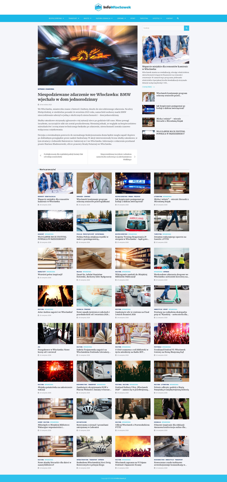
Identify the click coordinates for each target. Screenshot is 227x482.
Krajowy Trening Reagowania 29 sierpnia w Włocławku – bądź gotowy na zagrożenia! (132, 239)
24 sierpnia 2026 (84, 317)
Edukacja (80, 309)
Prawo (130, 196)
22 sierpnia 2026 (161, 317)
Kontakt (169, 18)
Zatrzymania (99, 234)
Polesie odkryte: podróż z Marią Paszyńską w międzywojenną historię (171, 388)
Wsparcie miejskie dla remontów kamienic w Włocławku (53, 200)
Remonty (41, 196)
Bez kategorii (82, 422)
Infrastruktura (82, 460)
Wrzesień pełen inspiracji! (50, 274)
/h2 (39, 347)
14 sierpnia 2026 (123, 430)
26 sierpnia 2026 (45, 205)
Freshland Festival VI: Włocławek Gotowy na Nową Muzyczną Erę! (170, 351)
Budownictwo (82, 384)
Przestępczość (88, 234)
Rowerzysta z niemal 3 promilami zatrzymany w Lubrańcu (92, 426)
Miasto (86, 18)
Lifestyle (156, 18)
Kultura (118, 272)
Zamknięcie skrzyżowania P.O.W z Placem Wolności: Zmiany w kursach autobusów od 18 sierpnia (94, 389)
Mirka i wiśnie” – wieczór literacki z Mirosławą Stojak (169, 120)
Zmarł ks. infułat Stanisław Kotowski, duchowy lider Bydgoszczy (94, 275)
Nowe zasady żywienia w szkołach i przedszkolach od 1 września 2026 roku (93, 314)
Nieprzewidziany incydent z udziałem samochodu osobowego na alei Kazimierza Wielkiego (113, 157)
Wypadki (166, 272)
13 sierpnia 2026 (84, 468)
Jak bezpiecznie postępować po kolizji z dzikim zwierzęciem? (170, 107)
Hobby (40, 422)
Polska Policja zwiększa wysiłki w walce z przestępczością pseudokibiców (92, 239)
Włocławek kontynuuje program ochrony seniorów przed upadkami (171, 95)
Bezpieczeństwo (55, 18)
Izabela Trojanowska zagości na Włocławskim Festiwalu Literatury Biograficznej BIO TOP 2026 (93, 352)
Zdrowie (120, 18)
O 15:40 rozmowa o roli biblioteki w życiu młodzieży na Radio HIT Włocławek (131, 352)
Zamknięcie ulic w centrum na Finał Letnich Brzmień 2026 (132, 313)
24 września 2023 (46, 104)
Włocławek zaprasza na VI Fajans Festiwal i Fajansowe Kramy (130, 463)
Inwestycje (158, 309)
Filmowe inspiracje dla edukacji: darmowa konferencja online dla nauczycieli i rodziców (169, 427)
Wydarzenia (167, 196)
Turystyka (144, 18)
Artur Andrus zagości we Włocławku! (55, 312)
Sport (132, 18)
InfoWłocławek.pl (120, 478)
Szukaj (186, 28)
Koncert (41, 234)
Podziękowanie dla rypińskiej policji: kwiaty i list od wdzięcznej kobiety (63, 155)
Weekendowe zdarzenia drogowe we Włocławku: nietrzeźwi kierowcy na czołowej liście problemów (171, 276)
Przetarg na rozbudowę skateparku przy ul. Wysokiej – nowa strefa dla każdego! (170, 314)
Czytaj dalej (147, 87)
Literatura (158, 196)
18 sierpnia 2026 (45, 393)
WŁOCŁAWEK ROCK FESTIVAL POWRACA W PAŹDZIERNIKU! (170, 132)
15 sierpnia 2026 (161, 393)
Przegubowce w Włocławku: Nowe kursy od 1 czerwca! (54, 351)
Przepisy (137, 196)
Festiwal (118, 384)
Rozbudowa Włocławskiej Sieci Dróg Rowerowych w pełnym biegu (94, 463)
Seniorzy (80, 196)
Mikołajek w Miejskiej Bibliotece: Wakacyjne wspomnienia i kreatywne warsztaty (54, 427)
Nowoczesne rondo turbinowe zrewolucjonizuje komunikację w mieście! (169, 464)
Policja (79, 234)
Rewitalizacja (50, 196)
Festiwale (157, 347)
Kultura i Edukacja (103, 18)
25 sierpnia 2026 (123, 242)
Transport (73, 18)
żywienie (87, 309)
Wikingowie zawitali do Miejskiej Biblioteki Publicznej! (131, 275)
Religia (79, 272)
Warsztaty (42, 272)
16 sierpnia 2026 (123, 393)
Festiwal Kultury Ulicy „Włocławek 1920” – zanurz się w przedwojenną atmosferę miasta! (131, 389)
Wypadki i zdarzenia (46, 89)
